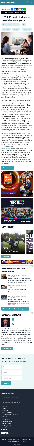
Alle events (6, 257)
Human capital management (10, 25)
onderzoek (7, 148)
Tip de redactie (7, 168)
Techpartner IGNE (17, 444)
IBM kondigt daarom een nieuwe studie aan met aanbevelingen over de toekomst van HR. (16, 66)
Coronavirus (27, 29)
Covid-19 (16, 29)
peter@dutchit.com (7, 427)
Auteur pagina (7, 348)
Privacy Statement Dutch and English (17, 441)
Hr (24, 25)
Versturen (6, 383)
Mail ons (4, 416)
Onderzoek (6, 29)
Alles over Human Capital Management (15, 309)
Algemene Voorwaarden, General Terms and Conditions (16, 439)
